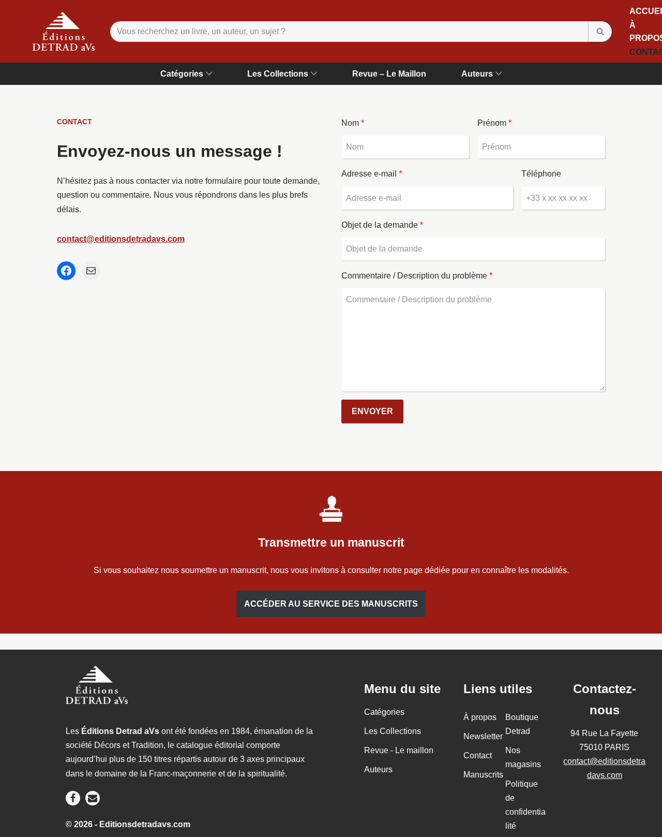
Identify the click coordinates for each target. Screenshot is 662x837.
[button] (209, 73)
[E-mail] (91, 270)
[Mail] (92, 797)
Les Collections (392, 731)
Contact (477, 755)
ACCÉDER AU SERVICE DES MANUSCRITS (331, 603)
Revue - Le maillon (398, 750)
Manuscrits (483, 774)
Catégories (384, 711)
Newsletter (483, 736)
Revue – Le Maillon (389, 73)
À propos (479, 716)
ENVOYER (372, 411)
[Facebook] (66, 270)
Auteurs (378, 769)
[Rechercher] (600, 31)
